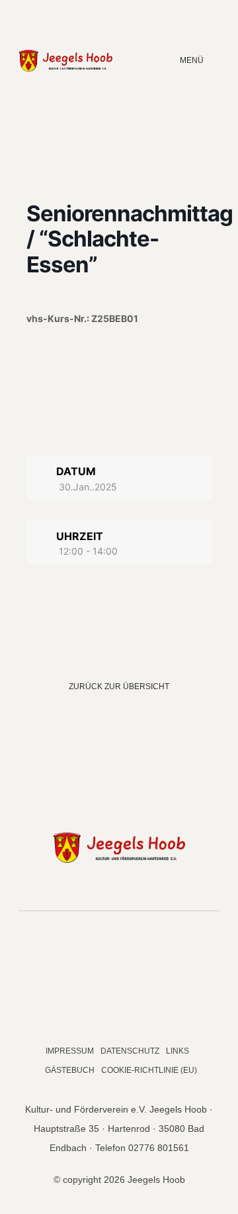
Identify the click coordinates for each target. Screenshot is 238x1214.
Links (177, 1051)
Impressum (70, 1051)
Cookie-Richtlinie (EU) (149, 1070)
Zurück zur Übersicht (119, 686)
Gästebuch (70, 1070)
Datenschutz (129, 1051)
